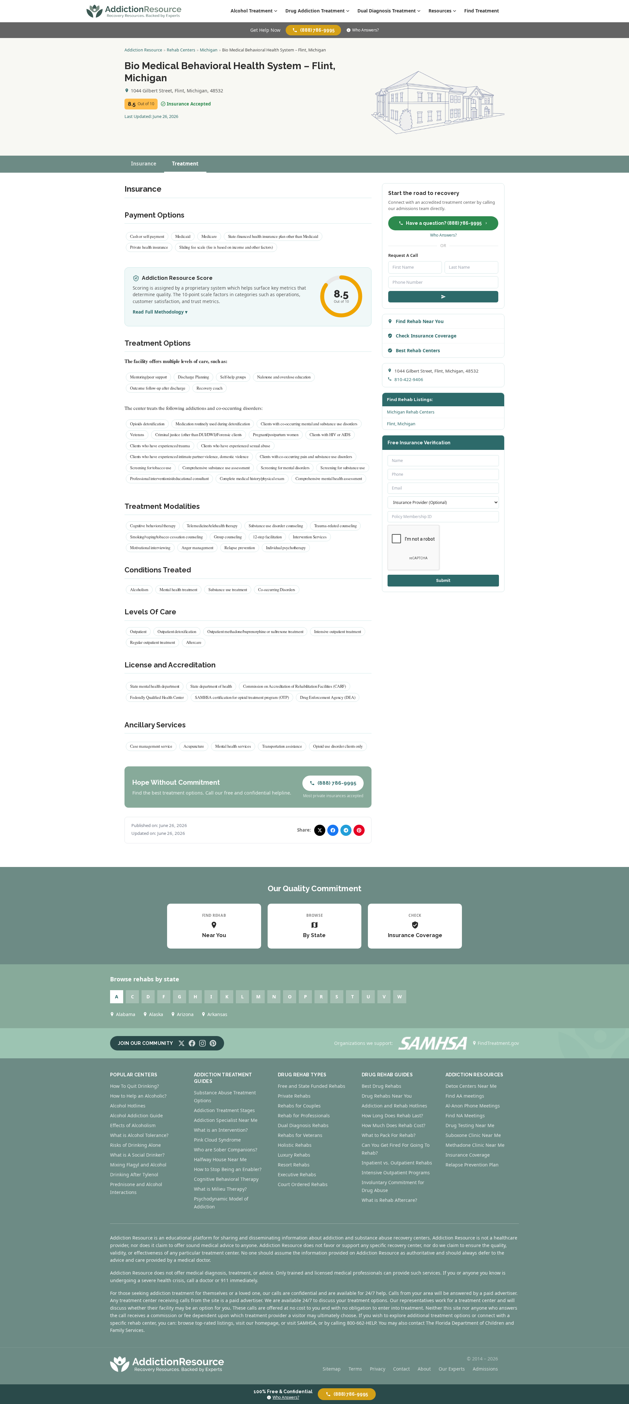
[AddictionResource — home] (133, 11)
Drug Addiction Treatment (315, 11)
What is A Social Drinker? (137, 1155)
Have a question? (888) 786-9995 (444, 223)
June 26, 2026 (165, 116)
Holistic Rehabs (295, 1145)
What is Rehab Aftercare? (389, 1200)
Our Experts (452, 1369)
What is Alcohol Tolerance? (139, 1135)
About (424, 1369)
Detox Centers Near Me (471, 1086)
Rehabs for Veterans (300, 1135)
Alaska (156, 1014)
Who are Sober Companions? (225, 1149)
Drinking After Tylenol (134, 1174)
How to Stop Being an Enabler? (227, 1169)
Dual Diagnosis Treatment (386, 11)
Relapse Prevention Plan (472, 1165)
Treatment (185, 163)
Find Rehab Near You (420, 321)
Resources (440, 11)
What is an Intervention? (221, 1130)
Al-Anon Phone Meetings (473, 1106)
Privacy (377, 1369)
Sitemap (332, 1369)
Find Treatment (481, 11)
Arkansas (217, 1014)
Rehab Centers (181, 50)
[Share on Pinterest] (359, 830)
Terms (355, 1369)
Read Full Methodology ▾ (160, 312)
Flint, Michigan (401, 424)
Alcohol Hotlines (127, 1106)
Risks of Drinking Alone (135, 1145)
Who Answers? (365, 30)
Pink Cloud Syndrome (217, 1140)
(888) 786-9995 (317, 30)
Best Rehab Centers (418, 350)
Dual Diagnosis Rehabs (303, 1125)
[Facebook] (192, 1043)
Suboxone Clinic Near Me (473, 1135)
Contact (401, 1369)
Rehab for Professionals (304, 1115)
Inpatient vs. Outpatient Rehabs (397, 1163)
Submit (443, 580)
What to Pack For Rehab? (388, 1135)
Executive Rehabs (297, 1174)
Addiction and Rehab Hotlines (394, 1106)
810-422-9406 (408, 379)
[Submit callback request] (443, 296)
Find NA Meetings (465, 1115)
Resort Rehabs (294, 1165)
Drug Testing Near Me (470, 1125)
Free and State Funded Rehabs (311, 1086)
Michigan (209, 50)
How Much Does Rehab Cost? (393, 1125)
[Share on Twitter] (319, 830)
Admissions (485, 1369)
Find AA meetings (465, 1096)
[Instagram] (202, 1043)
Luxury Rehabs (294, 1155)
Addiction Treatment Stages (224, 1110)
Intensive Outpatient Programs (396, 1172)
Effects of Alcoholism (133, 1125)
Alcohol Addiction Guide (136, 1115)
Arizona (185, 1014)
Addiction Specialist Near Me (225, 1120)
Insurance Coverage (468, 1155)
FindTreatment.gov (498, 1043)
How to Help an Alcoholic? (138, 1096)
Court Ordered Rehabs (303, 1184)
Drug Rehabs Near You (387, 1096)
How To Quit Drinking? (134, 1086)
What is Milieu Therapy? (220, 1189)
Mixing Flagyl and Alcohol (138, 1165)
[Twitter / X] (181, 1043)
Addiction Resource (143, 50)
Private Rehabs (294, 1096)
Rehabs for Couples (299, 1106)
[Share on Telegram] (346, 830)
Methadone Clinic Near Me (475, 1145)
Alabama (125, 1014)
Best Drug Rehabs (381, 1086)
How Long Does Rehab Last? (392, 1115)
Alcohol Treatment (252, 11)
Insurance (143, 163)
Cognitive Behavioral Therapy (226, 1179)
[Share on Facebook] (332, 830)
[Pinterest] (213, 1043)
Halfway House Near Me (220, 1159)
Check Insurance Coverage (426, 336)
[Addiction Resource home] (167, 1364)
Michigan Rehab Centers (410, 412)
